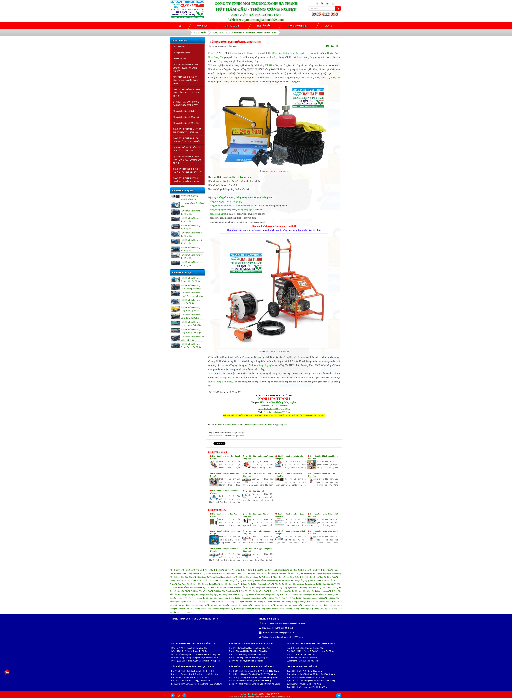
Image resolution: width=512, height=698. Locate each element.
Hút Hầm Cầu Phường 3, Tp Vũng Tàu (191, 227)
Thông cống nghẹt (217, 205)
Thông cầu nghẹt (225, 197)
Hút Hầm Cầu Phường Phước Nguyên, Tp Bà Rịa (192, 294)
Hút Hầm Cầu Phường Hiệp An (189, 598)
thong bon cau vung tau (280, 591)
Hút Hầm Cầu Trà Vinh (206, 580)
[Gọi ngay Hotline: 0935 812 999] (7, 672)
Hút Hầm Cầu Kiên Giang (183, 577)
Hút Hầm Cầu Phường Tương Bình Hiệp (289, 601)
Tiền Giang (308, 573)
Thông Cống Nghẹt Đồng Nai (186, 117)
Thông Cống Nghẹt (181, 53)
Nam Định (316, 569)
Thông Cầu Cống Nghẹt (294, 53)
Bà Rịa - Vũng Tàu (232, 569)
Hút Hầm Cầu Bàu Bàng (313, 605)
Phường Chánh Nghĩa (302, 608)
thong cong (243, 594)
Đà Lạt (258, 569)
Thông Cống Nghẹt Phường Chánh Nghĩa (272, 608)
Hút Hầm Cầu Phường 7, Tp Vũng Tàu (191, 249)
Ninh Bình (304, 569)
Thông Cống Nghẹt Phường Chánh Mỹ (217, 608)
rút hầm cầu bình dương (224, 591)
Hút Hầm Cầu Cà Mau (199, 584)
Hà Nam (244, 573)
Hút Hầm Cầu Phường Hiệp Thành (220, 598)
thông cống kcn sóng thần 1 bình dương (320, 587)
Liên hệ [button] (329, 25)
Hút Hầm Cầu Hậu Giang (268, 580)
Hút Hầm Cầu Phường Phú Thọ (228, 601)
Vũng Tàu (209, 569)
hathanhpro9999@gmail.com (277, 409)
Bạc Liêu (206, 587)
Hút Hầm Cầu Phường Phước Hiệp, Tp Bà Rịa (190, 280)
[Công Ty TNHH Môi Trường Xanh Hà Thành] (187, 9)
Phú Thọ (222, 573)
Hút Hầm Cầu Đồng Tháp (313, 577)
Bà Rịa (219, 569)
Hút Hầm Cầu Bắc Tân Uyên (287, 605)
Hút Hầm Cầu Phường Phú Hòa (311, 598)
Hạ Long (180, 573)
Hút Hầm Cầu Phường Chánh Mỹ (265, 594)
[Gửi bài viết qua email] (327, 46)
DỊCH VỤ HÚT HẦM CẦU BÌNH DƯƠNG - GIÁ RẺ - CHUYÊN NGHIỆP (186, 68)
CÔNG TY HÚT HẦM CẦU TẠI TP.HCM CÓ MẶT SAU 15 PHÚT (186, 140)
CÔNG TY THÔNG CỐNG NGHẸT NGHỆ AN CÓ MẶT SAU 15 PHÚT (187, 171)
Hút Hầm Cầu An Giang (294, 584)
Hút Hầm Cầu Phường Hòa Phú (250, 598)
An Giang (311, 584)
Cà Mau (215, 584)
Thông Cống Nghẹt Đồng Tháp (286, 577)
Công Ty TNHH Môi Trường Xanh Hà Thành (257, 696)
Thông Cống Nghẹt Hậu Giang (241, 580)
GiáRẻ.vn (281, 696)
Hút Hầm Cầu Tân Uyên (239, 605)
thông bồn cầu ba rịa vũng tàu (252, 591)
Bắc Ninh (327, 569)
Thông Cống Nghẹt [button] (298, 25)
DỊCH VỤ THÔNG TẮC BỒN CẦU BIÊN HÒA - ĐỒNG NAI (187, 149)
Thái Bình (233, 573)
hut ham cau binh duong (320, 601)
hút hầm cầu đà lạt (242, 587)
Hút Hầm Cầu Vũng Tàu (182, 190)
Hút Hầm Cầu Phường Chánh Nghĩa (297, 594)
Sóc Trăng (182, 584)
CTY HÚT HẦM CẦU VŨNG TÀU (192, 205)
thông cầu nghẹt (188, 594)
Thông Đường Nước (278, 569)
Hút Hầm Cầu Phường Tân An (257, 601)
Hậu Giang (286, 580)
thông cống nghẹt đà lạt (288, 587)
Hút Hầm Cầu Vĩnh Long (248, 577)
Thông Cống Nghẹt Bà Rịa (184, 111)
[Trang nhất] (180, 25)
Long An (247, 584)
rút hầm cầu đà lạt (222, 587)
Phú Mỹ (199, 569)
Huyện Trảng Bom (275, 171)
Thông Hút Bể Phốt (207, 573)
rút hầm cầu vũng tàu (200, 591)
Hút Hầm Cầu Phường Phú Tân (199, 601)
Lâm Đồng (248, 569)
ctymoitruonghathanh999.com (263, 20)
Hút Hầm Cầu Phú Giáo (187, 608)
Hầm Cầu (276, 53)
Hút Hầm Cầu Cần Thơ (328, 584)
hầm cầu (217, 69)
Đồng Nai (218, 57)
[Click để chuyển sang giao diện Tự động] (173, 695)
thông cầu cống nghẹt (208, 594)
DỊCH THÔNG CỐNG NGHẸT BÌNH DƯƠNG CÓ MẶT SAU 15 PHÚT (186, 80)
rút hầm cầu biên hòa (304, 591)
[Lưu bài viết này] (337, 46)
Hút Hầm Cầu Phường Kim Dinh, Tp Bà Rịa (192, 338)
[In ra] (332, 46)
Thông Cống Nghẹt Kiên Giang (328, 573)
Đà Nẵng (293, 569)
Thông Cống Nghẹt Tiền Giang (263, 573)
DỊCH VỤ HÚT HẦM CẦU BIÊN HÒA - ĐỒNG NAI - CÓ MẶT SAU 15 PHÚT (187, 160)
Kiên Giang (202, 577)
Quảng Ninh (191, 573)
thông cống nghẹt (244, 197)
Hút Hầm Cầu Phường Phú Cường (281, 598)
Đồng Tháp (331, 577)
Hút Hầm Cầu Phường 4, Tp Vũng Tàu (191, 234)
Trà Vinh (222, 580)
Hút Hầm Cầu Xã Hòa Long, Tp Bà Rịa (190, 301)
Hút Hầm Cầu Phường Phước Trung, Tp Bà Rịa (191, 345)
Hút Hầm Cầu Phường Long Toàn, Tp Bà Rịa (190, 309)
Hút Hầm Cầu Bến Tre (262, 584)
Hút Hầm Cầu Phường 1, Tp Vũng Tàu (191, 212)
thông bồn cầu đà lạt (264, 587)
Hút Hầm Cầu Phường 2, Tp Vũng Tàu (191, 220)
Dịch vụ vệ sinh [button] (233, 25)
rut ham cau (323, 591)
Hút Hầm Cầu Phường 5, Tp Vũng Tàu (191, 242)
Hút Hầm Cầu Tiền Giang (289, 573)
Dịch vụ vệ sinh (179, 59)
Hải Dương (177, 569)
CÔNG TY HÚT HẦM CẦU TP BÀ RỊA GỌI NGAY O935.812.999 (187, 131)
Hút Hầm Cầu (179, 47)
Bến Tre (278, 584)
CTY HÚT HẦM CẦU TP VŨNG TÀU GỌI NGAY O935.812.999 (186, 103)
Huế (265, 569)
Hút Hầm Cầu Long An (231, 584)
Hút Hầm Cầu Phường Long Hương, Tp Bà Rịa (191, 323)
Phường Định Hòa (184, 612)
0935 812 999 (324, 14)
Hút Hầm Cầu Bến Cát (197, 605)
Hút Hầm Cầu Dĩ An (218, 605)
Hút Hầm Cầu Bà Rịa (181, 272)
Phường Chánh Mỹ (244, 608)
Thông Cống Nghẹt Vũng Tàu (186, 123)
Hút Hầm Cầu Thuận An (262, 605)
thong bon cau (228, 594)
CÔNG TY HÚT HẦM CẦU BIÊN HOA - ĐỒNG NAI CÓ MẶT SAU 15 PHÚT (186, 92)
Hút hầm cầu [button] (264, 25)
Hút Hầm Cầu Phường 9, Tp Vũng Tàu (191, 264)
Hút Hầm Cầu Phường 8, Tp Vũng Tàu (191, 256)
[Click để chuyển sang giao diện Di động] (184, 695)
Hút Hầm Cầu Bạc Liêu (190, 587)
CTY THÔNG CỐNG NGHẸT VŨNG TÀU (189, 198)
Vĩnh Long (266, 577)
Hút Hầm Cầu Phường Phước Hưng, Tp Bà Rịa (191, 287)
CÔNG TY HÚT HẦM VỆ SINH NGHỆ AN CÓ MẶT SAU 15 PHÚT (187, 180)
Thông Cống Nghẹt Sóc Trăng (306, 580)
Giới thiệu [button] (202, 25)
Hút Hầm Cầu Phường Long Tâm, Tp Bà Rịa (190, 316)
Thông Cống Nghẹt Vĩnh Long (222, 577)
